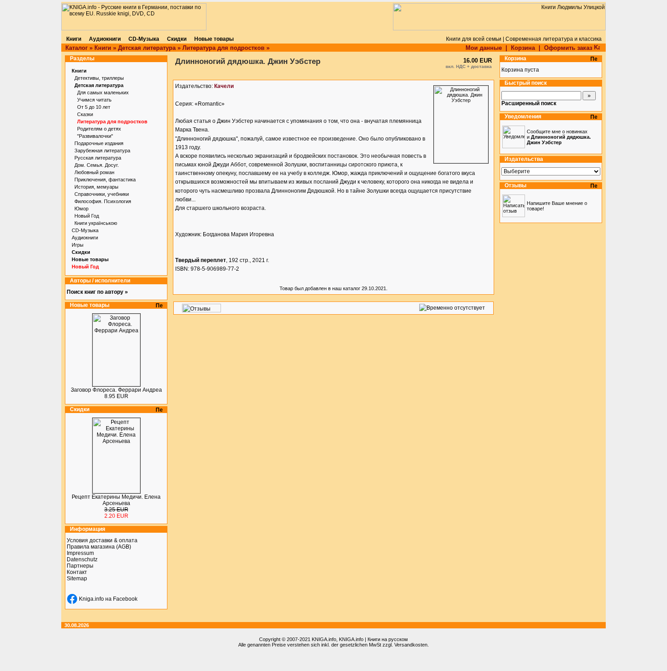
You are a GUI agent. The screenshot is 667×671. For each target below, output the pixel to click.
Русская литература (97, 157)
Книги (102, 47)
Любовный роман (94, 172)
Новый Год (86, 216)
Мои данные (484, 47)
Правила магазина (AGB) (99, 547)
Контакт (77, 572)
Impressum (80, 553)
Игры (77, 245)
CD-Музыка (85, 230)
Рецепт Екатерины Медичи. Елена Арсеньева (116, 500)
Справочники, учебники (101, 194)
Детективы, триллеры (99, 78)
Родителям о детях (99, 128)
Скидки (81, 252)
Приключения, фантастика (105, 179)
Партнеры (80, 566)
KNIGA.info (324, 639)
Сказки (85, 114)
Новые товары (90, 259)
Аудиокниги (85, 237)
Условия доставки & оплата (102, 540)
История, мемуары (96, 187)
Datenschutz (82, 559)
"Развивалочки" (95, 136)
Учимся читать (94, 99)
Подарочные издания (98, 143)
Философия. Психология (102, 201)
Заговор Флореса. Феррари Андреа (116, 390)
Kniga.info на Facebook (108, 599)
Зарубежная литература (102, 150)
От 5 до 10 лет (93, 107)
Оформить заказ (569, 47)
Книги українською (95, 223)
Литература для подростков (223, 47)
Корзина (523, 47)
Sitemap (77, 578)
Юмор (81, 208)
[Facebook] (72, 598)
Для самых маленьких (103, 92)
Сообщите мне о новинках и (559, 137)
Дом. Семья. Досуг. (96, 165)
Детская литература (147, 47)
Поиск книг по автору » (97, 292)
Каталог (76, 47)
